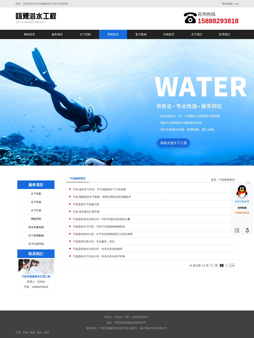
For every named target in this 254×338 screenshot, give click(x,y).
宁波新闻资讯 (227, 179)
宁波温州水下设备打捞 (86, 204)
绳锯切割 (36, 218)
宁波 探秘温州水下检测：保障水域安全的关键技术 (102, 196)
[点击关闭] (248, 182)
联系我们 (224, 34)
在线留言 (168, 34)
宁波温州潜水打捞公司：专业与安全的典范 (97, 248)
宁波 (18, 332)
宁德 (25, 332)
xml (236, 3)
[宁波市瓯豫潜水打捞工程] (37, 18)
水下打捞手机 (36, 243)
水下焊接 (36, 202)
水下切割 (85, 34)
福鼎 (32, 332)
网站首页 (29, 34)
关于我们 (196, 34)
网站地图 (227, 3)
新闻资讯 (113, 34)
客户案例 (141, 34)
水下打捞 (36, 210)
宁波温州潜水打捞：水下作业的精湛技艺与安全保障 (103, 234)
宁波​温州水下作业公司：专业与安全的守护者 (99, 256)
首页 (213, 179)
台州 (46, 332)
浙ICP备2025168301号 (153, 328)
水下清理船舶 (36, 235)
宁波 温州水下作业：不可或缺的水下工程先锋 (99, 189)
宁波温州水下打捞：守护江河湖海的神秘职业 (99, 226)
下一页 (214, 265)
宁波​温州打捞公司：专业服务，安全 (94, 241)
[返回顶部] (247, 230)
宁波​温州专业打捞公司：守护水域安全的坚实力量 (101, 219)
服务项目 (57, 34)
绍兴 (39, 332)
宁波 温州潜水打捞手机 (86, 211)
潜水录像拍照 (36, 227)
